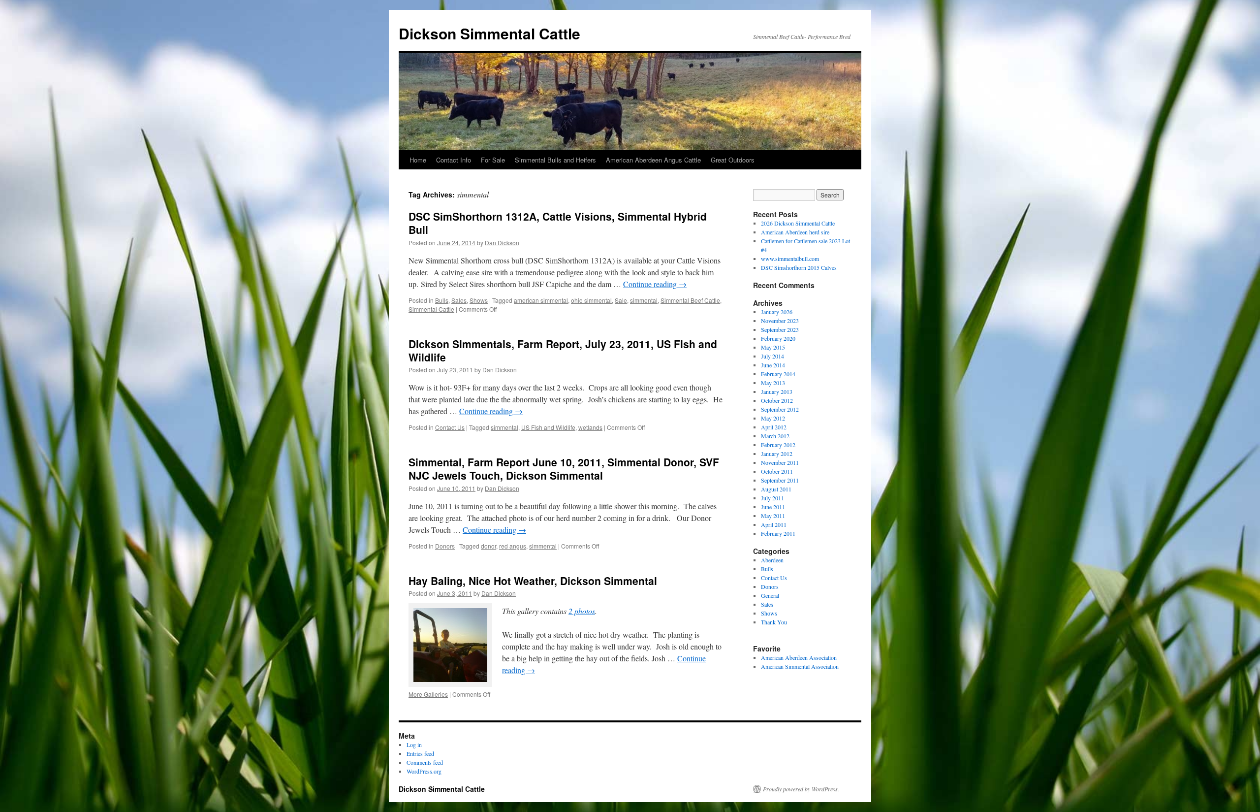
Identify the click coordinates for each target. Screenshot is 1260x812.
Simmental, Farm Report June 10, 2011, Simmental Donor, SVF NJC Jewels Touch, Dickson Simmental (564, 469)
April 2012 (774, 427)
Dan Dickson (502, 242)
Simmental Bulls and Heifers (555, 159)
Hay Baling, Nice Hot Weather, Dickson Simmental (533, 580)
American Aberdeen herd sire (795, 232)
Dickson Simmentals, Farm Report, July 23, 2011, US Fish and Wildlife (563, 350)
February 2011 (778, 533)
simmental (644, 300)
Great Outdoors (733, 159)
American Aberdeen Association (799, 657)
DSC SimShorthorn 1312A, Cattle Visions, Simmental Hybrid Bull (558, 223)
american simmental (541, 300)
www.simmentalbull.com (790, 258)
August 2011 (776, 489)
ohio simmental (591, 300)
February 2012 (778, 445)
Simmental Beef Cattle (690, 300)
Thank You (774, 622)
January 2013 (776, 391)
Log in (414, 744)
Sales (459, 300)
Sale (621, 300)
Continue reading (655, 284)
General (770, 595)
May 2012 (773, 418)
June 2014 (773, 365)
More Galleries (428, 694)
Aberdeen (772, 560)
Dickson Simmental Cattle (489, 33)
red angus (512, 546)
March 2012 (775, 436)
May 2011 (773, 516)
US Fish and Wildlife (548, 427)
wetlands (590, 427)
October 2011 (777, 471)
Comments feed (425, 762)
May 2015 (773, 347)
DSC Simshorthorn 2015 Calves (799, 267)
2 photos (581, 611)
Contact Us (450, 427)
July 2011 (772, 498)
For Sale (493, 159)
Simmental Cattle (431, 309)
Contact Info (453, 159)
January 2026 (776, 312)
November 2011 (780, 462)
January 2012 (776, 453)
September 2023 (780, 329)
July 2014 (772, 356)
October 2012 (777, 400)
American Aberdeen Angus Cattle (653, 159)
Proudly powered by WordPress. (801, 789)
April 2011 (774, 524)
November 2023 (780, 321)
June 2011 (773, 507)
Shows (479, 300)
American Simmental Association (800, 666)
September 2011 (780, 480)
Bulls (441, 300)
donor (488, 546)
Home (418, 159)
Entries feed (420, 753)
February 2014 (778, 374)
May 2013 (773, 383)
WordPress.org (424, 771)
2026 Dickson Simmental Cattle (798, 223)
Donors (445, 546)
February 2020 (778, 338)
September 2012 (780, 409)
